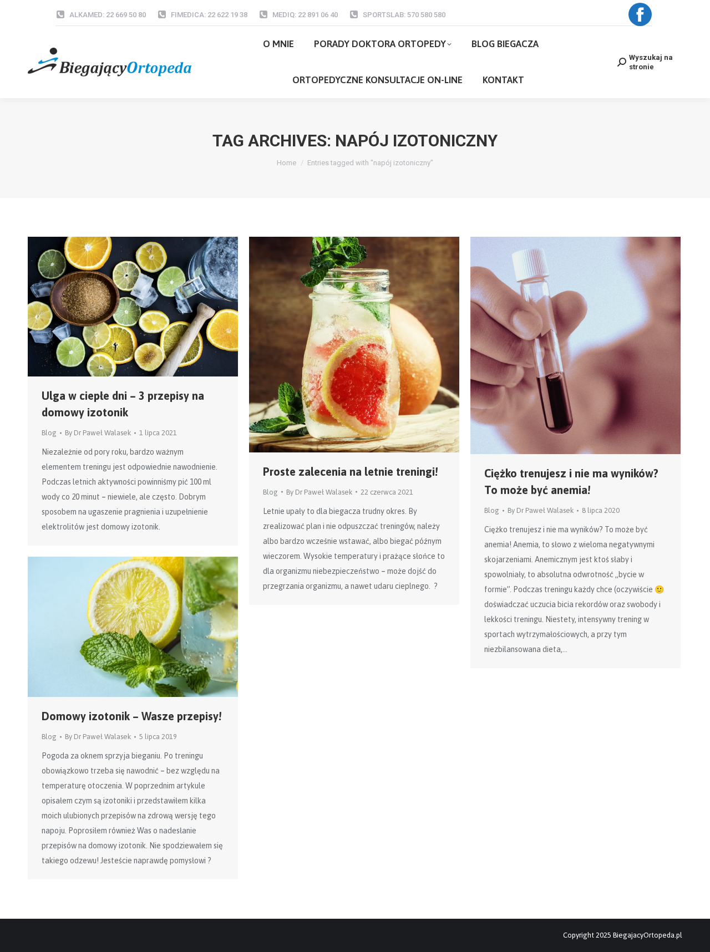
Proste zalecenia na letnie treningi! (350, 471)
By (98, 433)
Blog (49, 433)
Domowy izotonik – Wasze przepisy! (131, 716)
